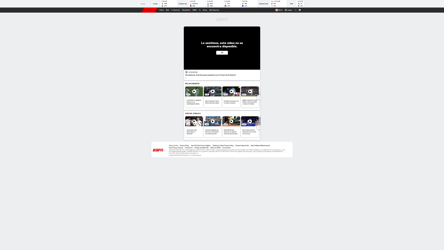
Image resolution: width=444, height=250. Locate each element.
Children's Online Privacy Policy (223, 145)
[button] (295, 10)
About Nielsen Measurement (260, 145)
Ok (222, 53)
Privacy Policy (184, 145)
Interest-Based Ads (242, 145)
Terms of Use (173, 145)
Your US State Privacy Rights (201, 145)
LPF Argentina (193, 72)
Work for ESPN (215, 148)
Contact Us (189, 148)
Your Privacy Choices (176, 148)
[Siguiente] (306, 4)
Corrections (226, 148)
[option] (194, 97)
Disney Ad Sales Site (202, 148)
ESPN (149, 10)
